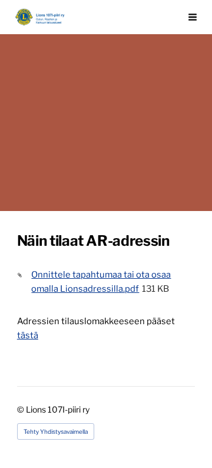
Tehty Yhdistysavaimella (56, 431)
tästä (27, 335)
